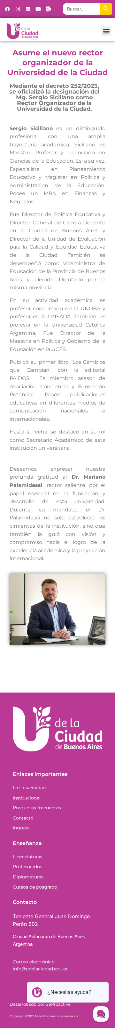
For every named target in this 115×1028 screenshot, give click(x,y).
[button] (106, 31)
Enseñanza (27, 843)
